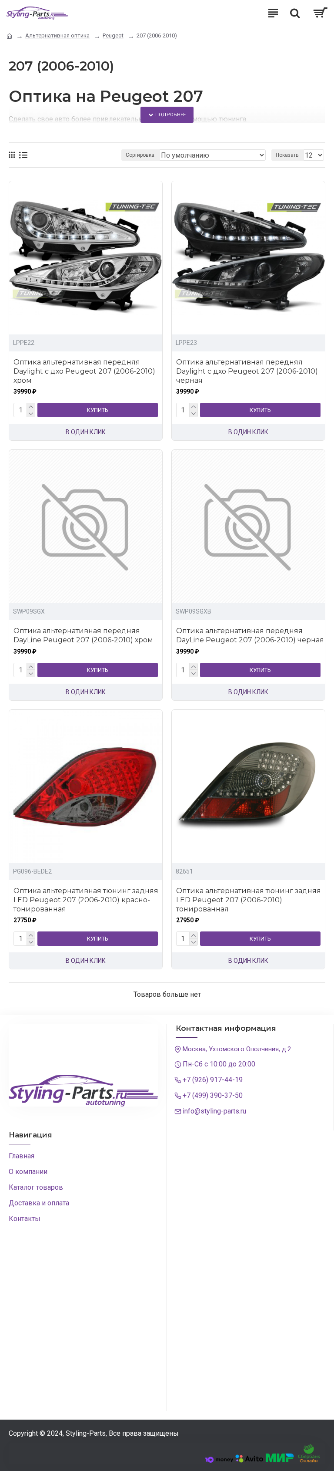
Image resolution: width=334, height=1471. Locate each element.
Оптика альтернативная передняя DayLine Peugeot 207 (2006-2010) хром (83, 635)
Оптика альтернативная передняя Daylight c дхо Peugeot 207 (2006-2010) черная (247, 371)
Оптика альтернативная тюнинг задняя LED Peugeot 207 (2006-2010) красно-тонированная (85, 900)
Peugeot (113, 35)
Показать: (288, 155)
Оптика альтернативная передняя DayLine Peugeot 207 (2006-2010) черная (250, 635)
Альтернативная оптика (57, 35)
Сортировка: (141, 155)
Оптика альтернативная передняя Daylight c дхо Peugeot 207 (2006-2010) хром (84, 371)
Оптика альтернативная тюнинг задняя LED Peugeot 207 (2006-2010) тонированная (248, 900)
